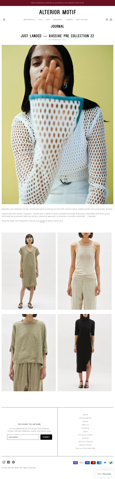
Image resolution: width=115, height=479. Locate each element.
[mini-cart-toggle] (111, 19)
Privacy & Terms (85, 435)
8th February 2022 (58, 40)
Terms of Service (85, 442)
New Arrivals (29, 19)
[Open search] (107, 20)
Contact (85, 438)
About (85, 415)
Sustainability (85, 418)
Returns (85, 425)
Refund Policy (86, 445)
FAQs (85, 431)
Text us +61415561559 (85, 448)
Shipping (85, 428)
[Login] (4, 20)
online (42, 221)
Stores (85, 421)
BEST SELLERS (82, 19)
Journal (69, 19)
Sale (41, 19)
